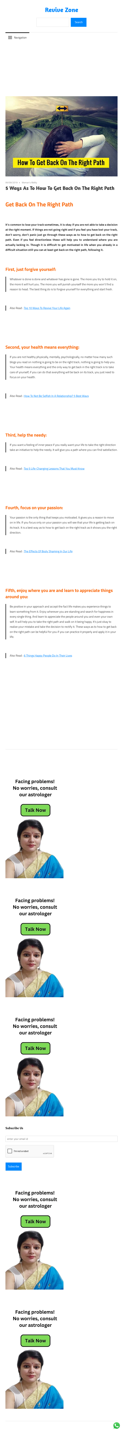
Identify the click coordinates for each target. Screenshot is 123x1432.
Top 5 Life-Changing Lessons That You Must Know (54, 468)
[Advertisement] (61, 66)
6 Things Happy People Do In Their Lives (48, 655)
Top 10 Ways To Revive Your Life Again (47, 308)
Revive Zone (61, 10)
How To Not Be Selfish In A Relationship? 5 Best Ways (56, 396)
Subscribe (13, 1166)
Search (79, 22)
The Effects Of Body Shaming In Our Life (48, 551)
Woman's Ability (29, 182)
